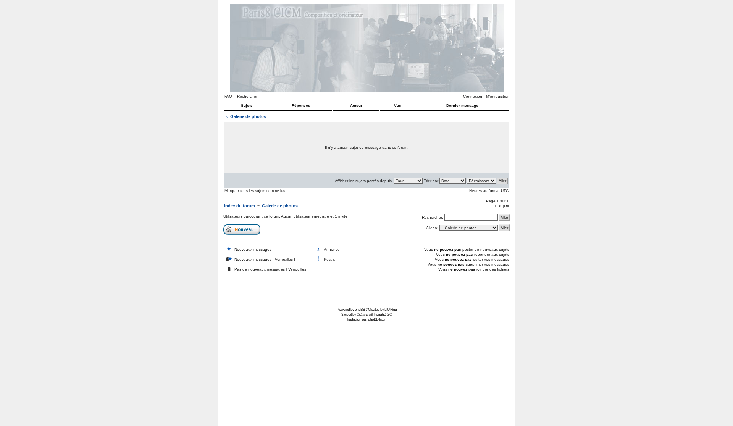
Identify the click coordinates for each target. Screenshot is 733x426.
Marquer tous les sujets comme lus (254, 191)
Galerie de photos (248, 116)
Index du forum (239, 205)
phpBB (360, 309)
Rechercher (247, 96)
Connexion (472, 96)
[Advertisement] (366, 287)
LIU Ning (390, 309)
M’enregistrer (497, 96)
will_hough (376, 314)
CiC (359, 314)
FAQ (228, 96)
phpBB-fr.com (377, 319)
